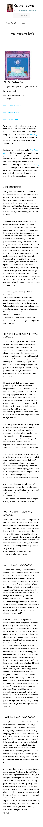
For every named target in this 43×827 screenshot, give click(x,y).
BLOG (6, 813)
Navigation (23, 15)
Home (8, 23)
